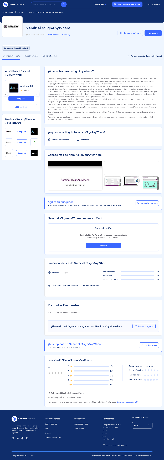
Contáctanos (108, 418)
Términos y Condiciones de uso (140, 455)
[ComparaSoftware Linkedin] (13, 438)
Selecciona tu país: (140, 417)
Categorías (99, 4)
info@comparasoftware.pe (116, 445)
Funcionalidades (49, 56)
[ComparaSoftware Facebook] (22, 438)
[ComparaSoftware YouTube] (17, 438)
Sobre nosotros (51, 424)
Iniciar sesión (154, 4)
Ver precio (153, 33)
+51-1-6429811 (108, 439)
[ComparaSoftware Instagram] (26, 438)
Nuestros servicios (81, 424)
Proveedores (79, 418)
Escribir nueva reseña (57, 34)
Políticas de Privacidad (101, 455)
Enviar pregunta (145, 326)
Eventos (48, 433)
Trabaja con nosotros (53, 437)
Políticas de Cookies (119, 455)
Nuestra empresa (52, 418)
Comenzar (103, 245)
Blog (46, 428)
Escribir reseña (151, 345)
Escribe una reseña (125, 402)
